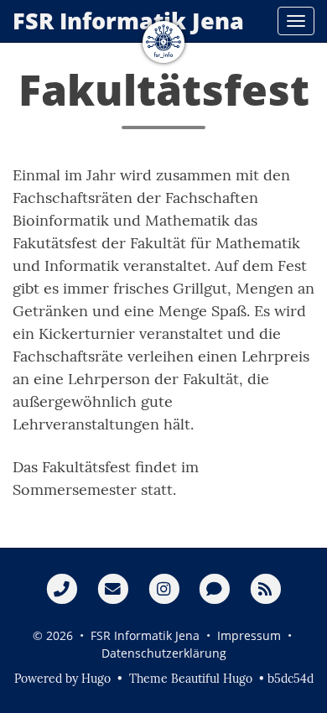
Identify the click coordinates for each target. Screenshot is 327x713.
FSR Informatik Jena (128, 20)
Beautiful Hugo (211, 678)
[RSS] (265, 588)
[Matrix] (214, 588)
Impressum (249, 635)
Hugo (96, 678)
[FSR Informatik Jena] (163, 42)
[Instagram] (164, 588)
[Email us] (112, 588)
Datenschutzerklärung (163, 653)
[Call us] (61, 588)
